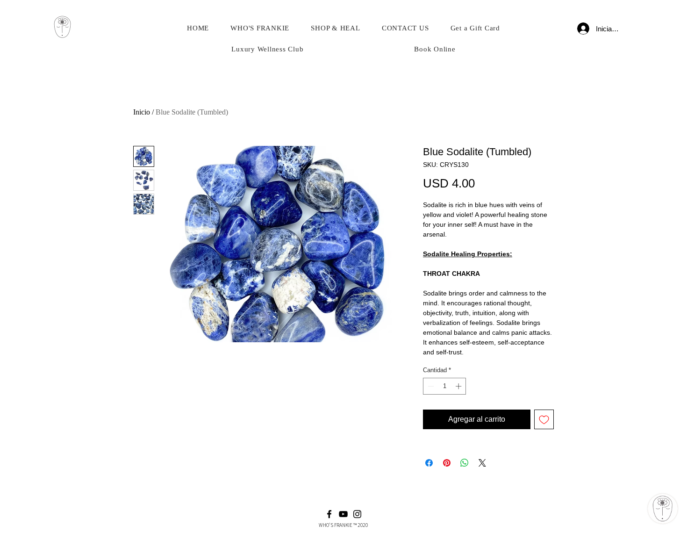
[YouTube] (343, 514)
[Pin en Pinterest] (446, 462)
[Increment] (459, 386)
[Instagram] (357, 514)
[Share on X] (482, 462)
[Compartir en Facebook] (429, 462)
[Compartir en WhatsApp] (464, 462)
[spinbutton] (445, 386)
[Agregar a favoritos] (544, 419)
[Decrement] (430, 386)
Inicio (141, 112)
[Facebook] (329, 514)
